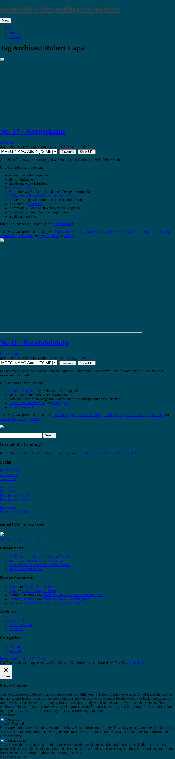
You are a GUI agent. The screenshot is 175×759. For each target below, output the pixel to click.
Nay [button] (124, 663)
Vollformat (7, 236)
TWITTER (8, 479)
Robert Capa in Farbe (24, 407)
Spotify (5, 487)
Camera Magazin (21, 391)
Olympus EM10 (111, 232)
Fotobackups (112, 415)
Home (13, 29)
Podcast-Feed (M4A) (15, 495)
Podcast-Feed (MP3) (15, 499)
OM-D (130, 232)
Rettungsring (61, 403)
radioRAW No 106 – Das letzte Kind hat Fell (56, 603)
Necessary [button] (7, 715)
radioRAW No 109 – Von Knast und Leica (72, 595)
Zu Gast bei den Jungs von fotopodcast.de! (40, 565)
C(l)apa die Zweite (22, 187)
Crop (56, 232)
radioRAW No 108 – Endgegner (65, 599)
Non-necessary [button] (10, 736)
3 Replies (6, 142)
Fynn (13, 591)
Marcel (69, 236)
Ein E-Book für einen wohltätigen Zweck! (39, 557)
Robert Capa (162, 232)
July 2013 (16, 629)
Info (12, 33)
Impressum (8, 508)
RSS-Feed (7, 491)
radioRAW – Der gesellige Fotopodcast (60, 9)
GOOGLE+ (9, 475)
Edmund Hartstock (22, 599)
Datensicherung (90, 415)
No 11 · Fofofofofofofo (34, 342)
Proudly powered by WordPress (23, 659)
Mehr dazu (136, 663)
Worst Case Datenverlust (27, 403)
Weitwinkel (25, 236)
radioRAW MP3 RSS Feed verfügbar (36, 561)
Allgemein (16, 647)
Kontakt (15, 37)
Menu (5, 20)
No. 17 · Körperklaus (33, 131)
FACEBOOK (10, 471)
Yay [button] (117, 663)
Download (67, 151)
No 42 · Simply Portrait (41, 587)
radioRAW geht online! (26, 569)
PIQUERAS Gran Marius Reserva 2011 (107, 453)
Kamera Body (72, 232)
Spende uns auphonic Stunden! (22, 539)
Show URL (87, 151)
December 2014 (20, 625)
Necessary (12, 719)
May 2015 (16, 621)
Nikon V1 (91, 232)
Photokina (35, 204)
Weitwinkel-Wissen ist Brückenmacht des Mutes (43, 196)
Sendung (15, 651)
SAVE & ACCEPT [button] (14, 757)
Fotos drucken (134, 415)
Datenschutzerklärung (15, 512)
